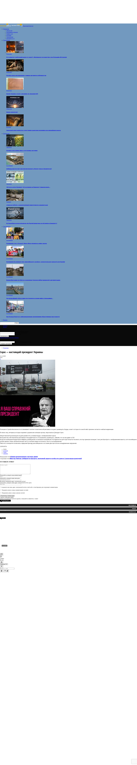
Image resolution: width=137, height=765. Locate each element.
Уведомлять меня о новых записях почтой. (13, 493)
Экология (6, 133)
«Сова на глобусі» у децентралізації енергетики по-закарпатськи (27, 205)
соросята (5, 453)
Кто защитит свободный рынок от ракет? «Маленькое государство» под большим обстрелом (36, 57)
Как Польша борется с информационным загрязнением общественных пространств (33, 316)
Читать (134, 508)
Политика (6, 40)
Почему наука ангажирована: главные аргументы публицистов (26, 75)
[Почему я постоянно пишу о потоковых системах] (15, 146)
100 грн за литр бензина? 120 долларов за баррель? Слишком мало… (28, 187)
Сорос (5, 452)
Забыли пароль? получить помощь (9, 337)
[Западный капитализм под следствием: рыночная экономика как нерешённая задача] (15, 125)
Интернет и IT (10, 38)
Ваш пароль (18, 334)
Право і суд (9, 34)
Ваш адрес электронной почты (23, 342)
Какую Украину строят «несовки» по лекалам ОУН (22, 94)
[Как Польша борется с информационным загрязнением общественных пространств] (15, 312)
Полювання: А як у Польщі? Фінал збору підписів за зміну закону (26, 243)
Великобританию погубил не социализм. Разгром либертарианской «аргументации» (33, 280)
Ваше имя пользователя (21, 332)
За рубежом (9, 165)
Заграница (7, 226)
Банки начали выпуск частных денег (24, 457)
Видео (5, 320)
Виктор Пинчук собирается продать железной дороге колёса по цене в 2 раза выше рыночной (46, 458)
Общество (9, 30)
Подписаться (132, 511)
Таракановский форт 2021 (11, 548)
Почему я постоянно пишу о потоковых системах (22, 150)
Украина (6, 29)
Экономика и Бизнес (12, 32)
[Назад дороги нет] (15, 107)
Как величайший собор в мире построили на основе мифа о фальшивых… (29, 298)
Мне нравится (132, 505)
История (8, 35)
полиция (5, 450)
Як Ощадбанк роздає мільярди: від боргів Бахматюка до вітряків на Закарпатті (31, 223)
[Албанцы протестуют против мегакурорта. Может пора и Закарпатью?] (15, 164)
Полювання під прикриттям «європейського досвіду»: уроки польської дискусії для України (35, 262)
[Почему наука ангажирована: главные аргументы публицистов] (15, 71)
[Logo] (5, 26)
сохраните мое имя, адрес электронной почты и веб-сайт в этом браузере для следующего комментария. (30, 487)
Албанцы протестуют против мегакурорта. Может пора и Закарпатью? (29, 169)
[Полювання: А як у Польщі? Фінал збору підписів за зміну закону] (15, 239)
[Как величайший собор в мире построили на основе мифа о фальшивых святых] (15, 293)
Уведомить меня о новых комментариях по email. (15, 490)
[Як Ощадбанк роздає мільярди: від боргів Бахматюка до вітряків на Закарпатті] (15, 218)
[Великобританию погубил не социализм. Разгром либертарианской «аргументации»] (15, 275)
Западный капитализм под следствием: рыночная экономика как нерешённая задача (33, 130)
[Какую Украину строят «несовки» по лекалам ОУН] (15, 89)
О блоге (5, 325)
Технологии (9, 37)
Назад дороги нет (12, 112)
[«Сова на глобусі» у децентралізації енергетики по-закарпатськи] (15, 200)
